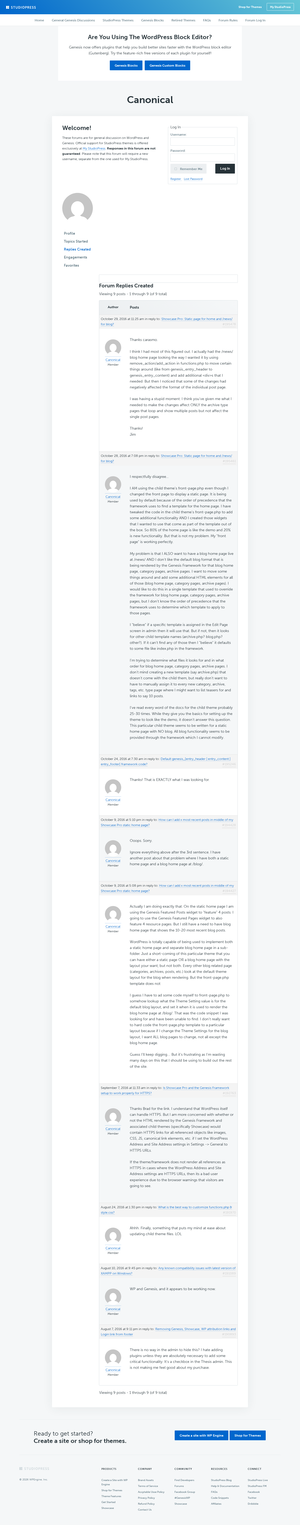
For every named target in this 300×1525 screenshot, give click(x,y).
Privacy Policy (146, 1497)
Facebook (254, 1491)
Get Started (108, 1502)
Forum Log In (255, 20)
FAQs (214, 1491)
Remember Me (190, 169)
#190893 (229, 1334)
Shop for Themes (247, 1435)
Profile (69, 233)
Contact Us (145, 1509)
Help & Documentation (225, 1486)
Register (176, 179)
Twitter (252, 1497)
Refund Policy (146, 1503)
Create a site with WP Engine (201, 1435)
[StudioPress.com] (21, 7)
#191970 (229, 1212)
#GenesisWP (182, 1497)
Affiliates (216, 1503)
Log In (225, 168)
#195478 (229, 324)
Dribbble (253, 1503)
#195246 (229, 764)
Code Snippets (220, 1497)
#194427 (229, 891)
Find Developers (184, 1480)
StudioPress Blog (221, 1480)
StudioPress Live (258, 1480)
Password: (178, 151)
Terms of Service (148, 1486)
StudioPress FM (257, 1486)
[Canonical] (77, 226)
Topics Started (76, 241)
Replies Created (77, 249)
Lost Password (193, 179)
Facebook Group (184, 1491)
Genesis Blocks (126, 65)
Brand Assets (146, 1480)
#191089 (229, 1273)
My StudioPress (280, 7)
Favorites (71, 265)
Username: (179, 134)
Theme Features (111, 1496)
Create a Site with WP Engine (114, 1482)
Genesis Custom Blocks (167, 65)
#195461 (229, 461)
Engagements (75, 257)
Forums (179, 1486)
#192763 (229, 1093)
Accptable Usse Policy (151, 1491)
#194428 (229, 825)
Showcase (107, 1508)
